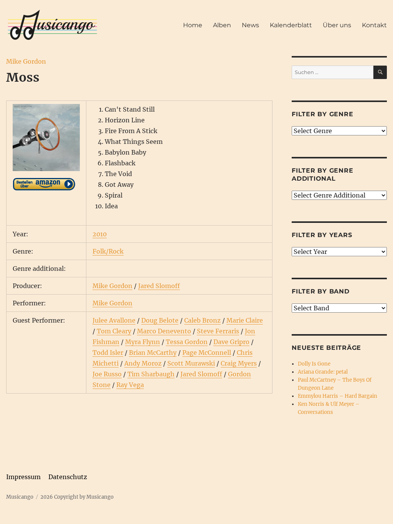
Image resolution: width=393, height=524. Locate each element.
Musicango (19, 497)
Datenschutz (67, 477)
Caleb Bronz (202, 320)
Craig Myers (239, 363)
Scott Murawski (191, 363)
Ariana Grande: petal (323, 372)
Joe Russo (107, 374)
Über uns (337, 25)
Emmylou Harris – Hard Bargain (337, 396)
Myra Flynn (142, 342)
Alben (222, 25)
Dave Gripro (231, 342)
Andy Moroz (143, 363)
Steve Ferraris (218, 331)
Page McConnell (206, 352)
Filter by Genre (322, 114)
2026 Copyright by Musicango (77, 497)
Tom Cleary (114, 331)
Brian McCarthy (153, 352)
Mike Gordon (26, 61)
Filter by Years (322, 235)
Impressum (23, 477)
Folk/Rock (108, 251)
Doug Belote (159, 320)
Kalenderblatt (291, 25)
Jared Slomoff (159, 286)
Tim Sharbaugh (151, 374)
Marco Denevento (164, 331)
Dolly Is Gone (314, 364)
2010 (99, 234)
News (250, 25)
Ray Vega (130, 385)
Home (192, 25)
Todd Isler (107, 352)
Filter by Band (321, 291)
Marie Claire (244, 320)
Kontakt (374, 25)
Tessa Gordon (187, 342)
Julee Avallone (113, 320)
